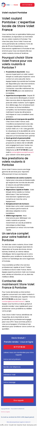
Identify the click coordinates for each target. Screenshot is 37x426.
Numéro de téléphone (12, 367)
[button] (27, 5)
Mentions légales (5, 411)
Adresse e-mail (9, 375)
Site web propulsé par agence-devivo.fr (18, 422)
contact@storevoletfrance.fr (22, 152)
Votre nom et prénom (12, 359)
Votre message (9, 382)
